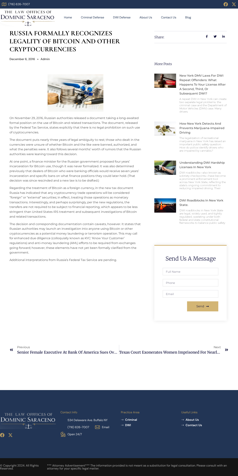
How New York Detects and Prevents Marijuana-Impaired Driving (201, 128)
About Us (145, 17)
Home (68, 17)
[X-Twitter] (234, 4)
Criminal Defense (92, 17)
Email (105, 427)
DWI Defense (122, 17)
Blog (188, 17)
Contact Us (168, 17)
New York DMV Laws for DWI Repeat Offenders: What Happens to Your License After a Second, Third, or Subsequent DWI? (202, 84)
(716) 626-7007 (19, 4)
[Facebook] (225, 4)
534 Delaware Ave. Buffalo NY (87, 420)
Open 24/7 (74, 434)
